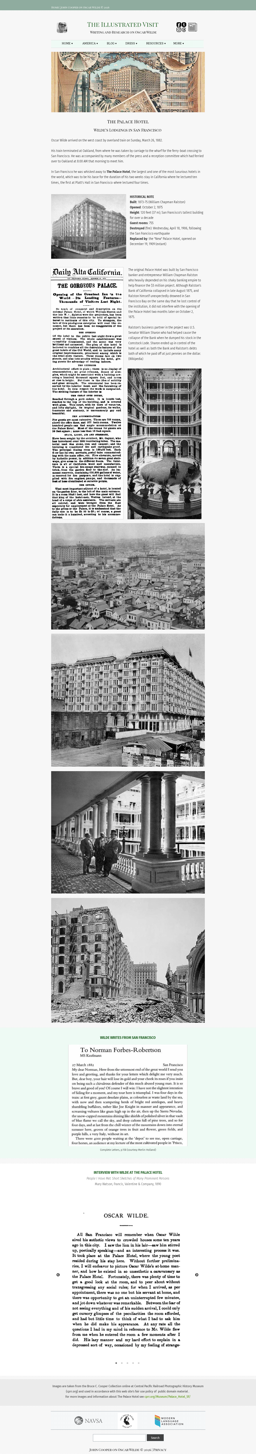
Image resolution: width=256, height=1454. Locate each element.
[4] (133, 1363)
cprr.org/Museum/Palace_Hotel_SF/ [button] (167, 1397)
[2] (122, 1363)
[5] (139, 1363)
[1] (116, 1363)
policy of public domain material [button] (166, 1391)
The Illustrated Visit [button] (122, 24)
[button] (94, 183)
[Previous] (58, 1275)
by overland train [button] (114, 140)
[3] (127, 1363)
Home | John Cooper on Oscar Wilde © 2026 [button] (80, 7)
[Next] (197, 1275)
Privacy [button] (159, 1449)
